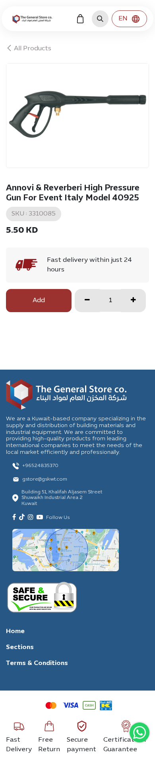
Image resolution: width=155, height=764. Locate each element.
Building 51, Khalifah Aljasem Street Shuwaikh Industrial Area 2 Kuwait (61, 498)
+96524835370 (40, 466)
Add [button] (39, 301)
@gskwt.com (52, 479)
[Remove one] (87, 300)
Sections (20, 647)
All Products (32, 49)
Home (15, 631)
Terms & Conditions (37, 663)
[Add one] (133, 300)
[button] (100, 18)
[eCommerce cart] (80, 18)
